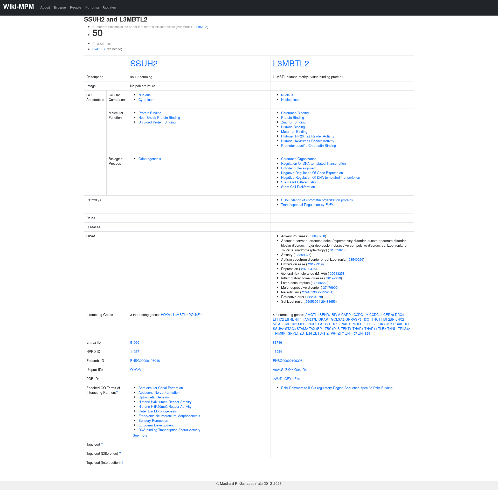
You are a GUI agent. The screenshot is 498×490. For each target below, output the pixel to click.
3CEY (287, 378)
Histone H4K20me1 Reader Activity (307, 140)
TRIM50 (279, 333)
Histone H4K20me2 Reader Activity (307, 136)
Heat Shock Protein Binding (159, 117)
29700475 (308, 268)
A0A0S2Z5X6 (283, 369)
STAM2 (302, 328)
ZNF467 (351, 333)
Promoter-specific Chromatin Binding (308, 145)
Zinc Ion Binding (293, 122)
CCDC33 (375, 314)
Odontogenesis (150, 158)
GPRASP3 (353, 319)
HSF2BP (388, 319)
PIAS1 (345, 323)
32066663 (320, 282)
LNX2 (400, 319)
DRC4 (399, 314)
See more (140, 435)
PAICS (323, 323)
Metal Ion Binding (294, 131)
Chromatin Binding (295, 112)
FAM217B (310, 319)
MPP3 (302, 323)
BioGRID (98, 49)
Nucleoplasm (291, 99)
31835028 (337, 249)
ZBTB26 (306, 333)
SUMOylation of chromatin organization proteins (317, 199)
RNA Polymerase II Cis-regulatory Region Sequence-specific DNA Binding (336, 387)
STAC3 (290, 328)
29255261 (325, 291)
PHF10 (334, 323)
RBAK (398, 323)
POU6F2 (195, 314)
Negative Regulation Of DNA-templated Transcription (320, 177)
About (45, 7)
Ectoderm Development (298, 167)
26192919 (315, 263)
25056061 (313, 301)
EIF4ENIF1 (293, 319)
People (75, 7)
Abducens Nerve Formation (159, 392)
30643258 (317, 235)
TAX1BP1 (316, 328)
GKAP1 (324, 319)
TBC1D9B (332, 328)
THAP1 (357, 328)
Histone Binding (293, 126)
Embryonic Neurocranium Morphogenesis (169, 415)
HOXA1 (166, 314)
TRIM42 (404, 328)
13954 (277, 351)
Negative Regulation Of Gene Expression (312, 172)
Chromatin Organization (298, 158)
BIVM (336, 314)
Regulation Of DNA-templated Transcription (313, 163)
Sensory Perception (153, 420)
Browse (60, 7)
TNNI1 (392, 328)
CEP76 (388, 314)
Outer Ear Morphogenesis (158, 411)
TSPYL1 (292, 333)
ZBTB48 (319, 333)
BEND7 (325, 314)
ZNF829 (364, 333)
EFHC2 (278, 319)
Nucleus (145, 94)
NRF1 (312, 323)
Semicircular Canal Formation (161, 387)
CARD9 (346, 314)
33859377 (303, 254)
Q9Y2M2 (136, 369)
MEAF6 (278, 323)
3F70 (296, 378)
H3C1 (367, 319)
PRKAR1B (384, 323)
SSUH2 (144, 63)
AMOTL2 (312, 314)
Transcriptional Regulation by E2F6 (307, 204)
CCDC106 (361, 314)
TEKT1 (346, 328)
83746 (277, 342)
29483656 (328, 301)
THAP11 (370, 328)
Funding (92, 7)
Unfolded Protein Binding (157, 122)
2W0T (277, 378)
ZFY (341, 333)
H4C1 (376, 319)
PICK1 (356, 323)
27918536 (309, 291)
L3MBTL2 (291, 63)
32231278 (314, 296)
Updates (109, 7)
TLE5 (382, 328)
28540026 (356, 259)
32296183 (200, 26)
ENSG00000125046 (145, 360)
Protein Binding (150, 112)
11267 (134, 351)
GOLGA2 (337, 319)
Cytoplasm (147, 99)
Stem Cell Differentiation (299, 182)
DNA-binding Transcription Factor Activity (169, 429)
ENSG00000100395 (287, 360)
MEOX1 (291, 323)
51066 (134, 342)
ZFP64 (332, 333)
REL (407, 323)
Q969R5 (300, 369)
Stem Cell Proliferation (298, 186)
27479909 (330, 287)
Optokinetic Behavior (154, 397)
